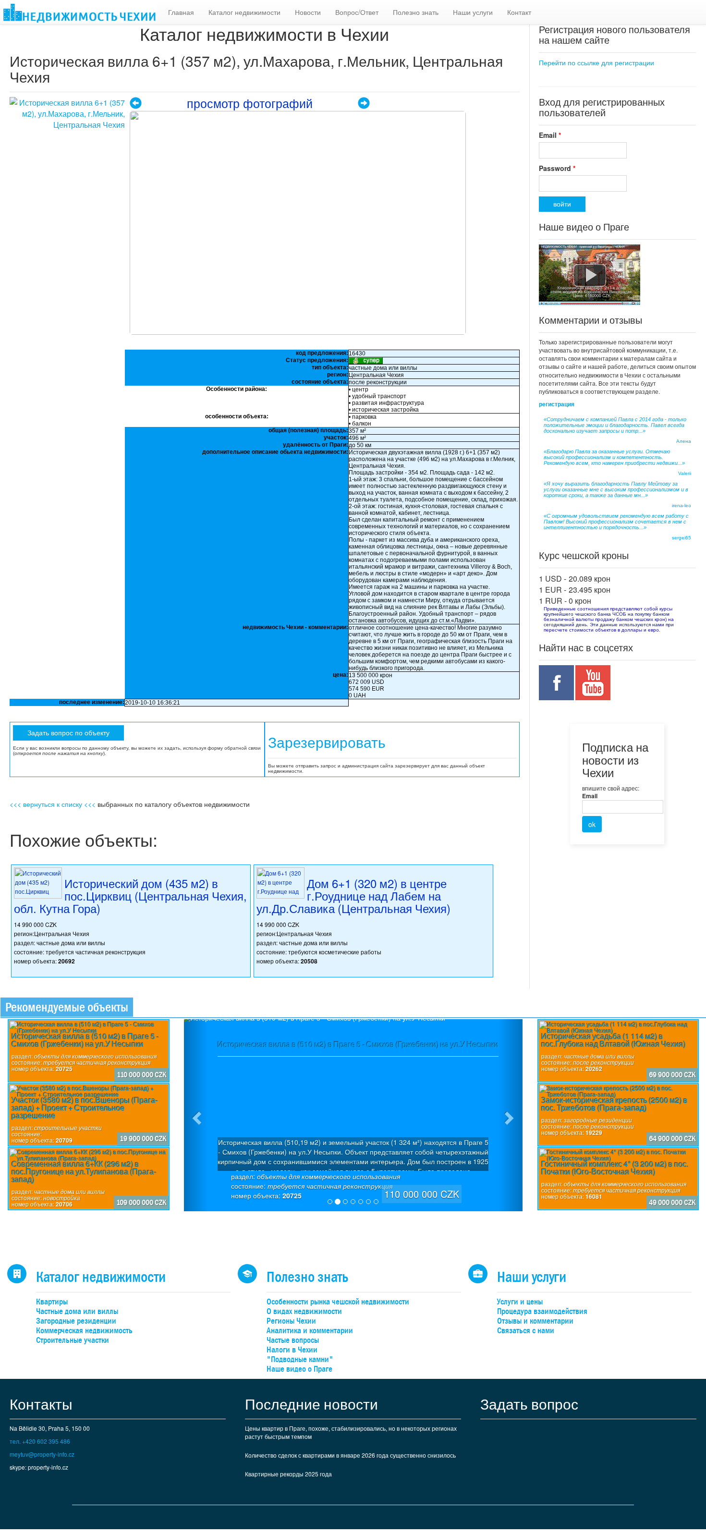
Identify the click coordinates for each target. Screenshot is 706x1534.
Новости (308, 12)
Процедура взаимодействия (542, 1311)
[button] (195, 1115)
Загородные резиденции (76, 1321)
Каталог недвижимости (244, 12)
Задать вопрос (529, 1403)
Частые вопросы (293, 1340)
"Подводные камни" (300, 1359)
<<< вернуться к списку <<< (53, 804)
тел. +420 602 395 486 (40, 1441)
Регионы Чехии (291, 1321)
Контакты (41, 1403)
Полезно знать (415, 12)
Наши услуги (473, 12)
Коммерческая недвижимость (84, 1330)
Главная (181, 12)
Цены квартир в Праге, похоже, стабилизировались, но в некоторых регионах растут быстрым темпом (351, 1432)
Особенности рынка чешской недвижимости (338, 1301)
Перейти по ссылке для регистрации (596, 62)
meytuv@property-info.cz (42, 1454)
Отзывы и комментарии (535, 1321)
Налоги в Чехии (292, 1349)
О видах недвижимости (304, 1311)
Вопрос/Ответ (356, 12)
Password (557, 168)
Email (550, 135)
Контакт (519, 12)
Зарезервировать (327, 743)
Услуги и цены (520, 1301)
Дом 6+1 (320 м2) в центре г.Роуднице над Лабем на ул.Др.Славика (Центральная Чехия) (353, 896)
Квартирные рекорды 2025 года (288, 1474)
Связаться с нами (525, 1330)
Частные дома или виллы (77, 1311)
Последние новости (311, 1403)
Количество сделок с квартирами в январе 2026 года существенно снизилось (350, 1455)
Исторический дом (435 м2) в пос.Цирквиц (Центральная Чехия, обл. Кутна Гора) (130, 896)
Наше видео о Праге (299, 1369)
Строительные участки (72, 1340)
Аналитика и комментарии (310, 1330)
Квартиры (52, 1301)
